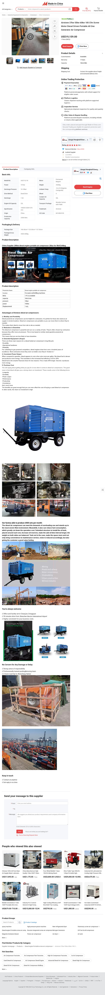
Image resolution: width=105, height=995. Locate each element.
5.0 (81, 172)
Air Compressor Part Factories (33, 955)
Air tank (80, 934)
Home (3, 15)
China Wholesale (50, 976)
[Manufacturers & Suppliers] (52, 4)
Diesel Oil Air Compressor (11, 965)
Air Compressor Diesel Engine (34, 960)
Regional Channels (83, 976)
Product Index (94, 976)
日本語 (87, 980)
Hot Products (8, 976)
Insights (56, 978)
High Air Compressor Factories (57, 955)
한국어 (81, 980)
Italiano (54, 980)
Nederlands (68, 980)
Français (37, 980)
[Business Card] (100, 178)
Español (23, 980)
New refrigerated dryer (59, 926)
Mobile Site (49, 978)
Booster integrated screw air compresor (39, 930)
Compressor (33, 15)
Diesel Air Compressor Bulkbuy (33, 965)
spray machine (6, 926)
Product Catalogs (31, 922)
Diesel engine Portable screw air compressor (14, 930)
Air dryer (55, 934)
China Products (18, 976)
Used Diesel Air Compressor (12, 960)
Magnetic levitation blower (10, 934)
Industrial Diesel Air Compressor (58, 960)
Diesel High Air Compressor (81, 960)
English (16, 980)
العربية (75, 980)
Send (19, 831)
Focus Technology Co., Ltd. (39, 987)
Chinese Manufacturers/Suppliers (34, 976)
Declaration (74, 987)
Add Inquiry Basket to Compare (30, 67)
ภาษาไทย (97, 980)
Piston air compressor (34, 934)
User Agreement (64, 987)
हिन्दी (92, 980)
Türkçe (42, 982)
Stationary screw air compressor (88, 926)
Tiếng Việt (49, 982)
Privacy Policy (83, 987)
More (4, 969)
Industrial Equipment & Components (18, 15)
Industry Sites (72, 976)
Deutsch (60, 980)
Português (30, 980)
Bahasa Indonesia (59, 982)
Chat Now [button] (83, 46)
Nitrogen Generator (58, 930)
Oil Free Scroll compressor (86, 930)
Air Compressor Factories (12, 955)
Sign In (64, 160)
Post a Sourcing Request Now (27, 835)
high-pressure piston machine (36, 926)
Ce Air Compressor (77, 955)
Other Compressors (44, 15)
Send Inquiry (67, 46)
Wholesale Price (61, 976)
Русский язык (46, 980)
